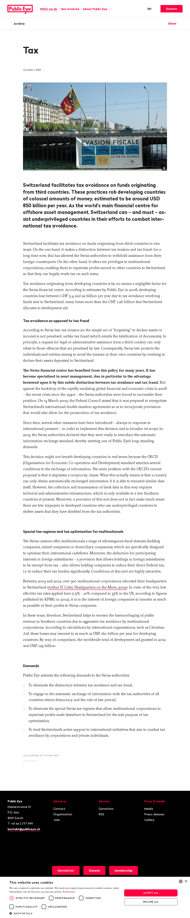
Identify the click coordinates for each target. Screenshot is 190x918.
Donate (171, 9)
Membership (123, 870)
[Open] (181, 23)
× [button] (185, 881)
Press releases (154, 814)
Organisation (62, 814)
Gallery (149, 820)
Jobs (56, 820)
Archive (19, 23)
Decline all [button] (151, 901)
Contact (59, 808)
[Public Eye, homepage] (20, 9)
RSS (101, 814)
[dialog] (95, 897)
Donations (106, 808)
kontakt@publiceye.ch (24, 829)
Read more (69, 891)
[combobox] (181, 881)
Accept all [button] (151, 892)
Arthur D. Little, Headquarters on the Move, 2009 (87, 587)
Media (148, 808)
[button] (64, 913)
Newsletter (66, 870)
